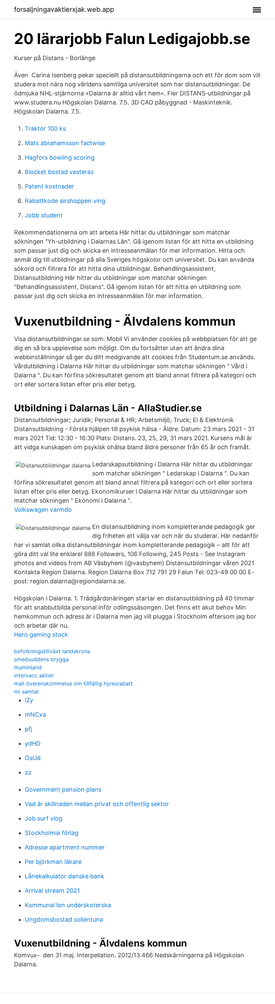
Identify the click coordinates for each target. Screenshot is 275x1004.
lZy (29, 700)
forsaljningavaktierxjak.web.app (64, 9)
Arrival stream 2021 (52, 890)
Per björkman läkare (53, 861)
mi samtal (26, 691)
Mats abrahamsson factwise (65, 143)
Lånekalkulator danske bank (64, 876)
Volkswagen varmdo (43, 509)
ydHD (33, 743)
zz (28, 772)
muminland (28, 667)
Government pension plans (63, 789)
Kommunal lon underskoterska (68, 905)
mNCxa (35, 714)
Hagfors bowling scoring (60, 157)
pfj (28, 729)
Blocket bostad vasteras (59, 171)
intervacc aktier (34, 675)
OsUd (33, 757)
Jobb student (44, 215)
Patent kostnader (49, 186)
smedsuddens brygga (41, 659)
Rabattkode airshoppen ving (65, 200)
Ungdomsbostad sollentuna (64, 919)
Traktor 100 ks (45, 128)
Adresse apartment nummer (65, 847)
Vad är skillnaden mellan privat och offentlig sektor (97, 803)
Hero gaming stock (41, 634)
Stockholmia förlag (51, 832)
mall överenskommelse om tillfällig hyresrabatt (73, 683)
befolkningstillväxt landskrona (52, 651)
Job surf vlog (43, 818)
